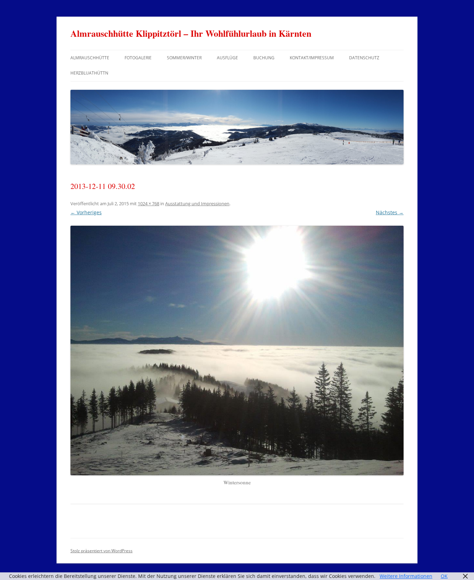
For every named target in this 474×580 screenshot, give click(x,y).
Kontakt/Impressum (312, 58)
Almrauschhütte (89, 58)
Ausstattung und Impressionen (197, 203)
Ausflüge (227, 58)
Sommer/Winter (184, 58)
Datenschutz (364, 58)
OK (444, 576)
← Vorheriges (86, 212)
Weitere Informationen (406, 576)
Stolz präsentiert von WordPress (101, 551)
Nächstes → (390, 212)
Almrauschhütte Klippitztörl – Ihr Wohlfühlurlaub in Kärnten (190, 33)
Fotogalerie (138, 58)
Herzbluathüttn (89, 73)
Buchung (263, 58)
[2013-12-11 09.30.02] (237, 350)
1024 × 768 (148, 203)
